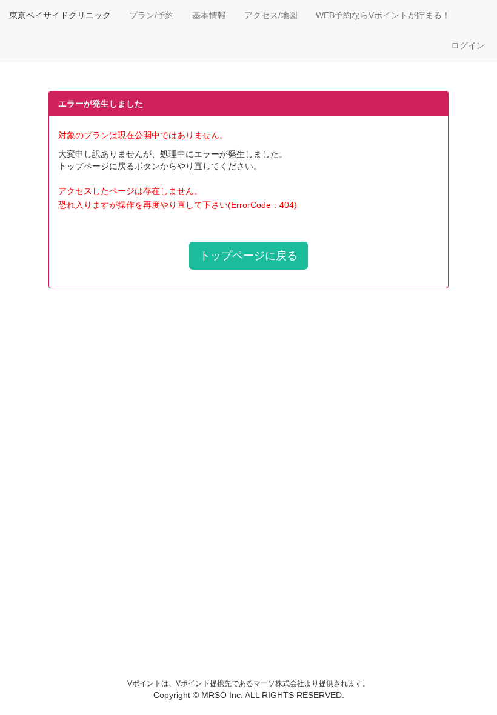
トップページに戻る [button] (248, 256)
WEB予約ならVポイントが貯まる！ (383, 15)
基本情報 (209, 15)
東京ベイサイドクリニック (60, 15)
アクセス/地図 (271, 15)
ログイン (468, 45)
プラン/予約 (151, 15)
